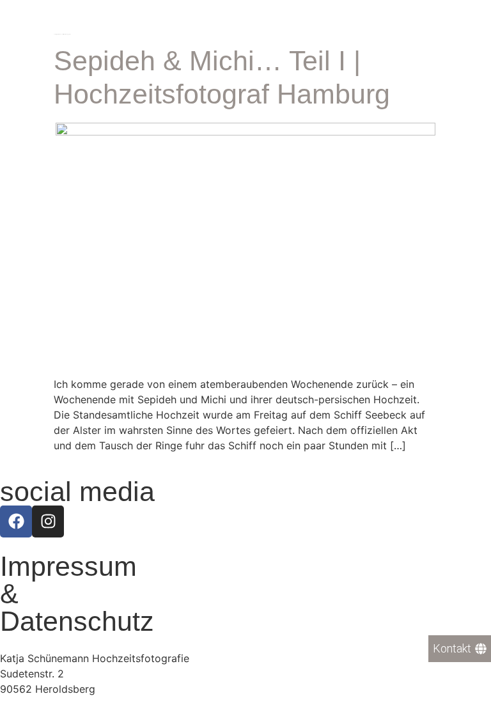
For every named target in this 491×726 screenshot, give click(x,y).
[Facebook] (16, 521)
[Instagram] (48, 521)
